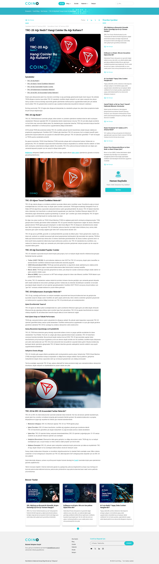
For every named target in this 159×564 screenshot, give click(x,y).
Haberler (84, 3)
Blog (67, 3)
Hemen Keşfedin (118, 181)
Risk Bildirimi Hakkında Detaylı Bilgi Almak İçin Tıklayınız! (41, 561)
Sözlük (76, 3)
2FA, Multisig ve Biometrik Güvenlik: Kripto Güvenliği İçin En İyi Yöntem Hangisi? (116, 29)
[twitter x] (95, 20)
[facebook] (87, 20)
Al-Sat (62, 3)
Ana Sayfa (75, 539)
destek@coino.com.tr (53, 548)
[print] (99, 20)
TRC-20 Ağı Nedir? (33, 81)
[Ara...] (117, 4)
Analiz (73, 550)
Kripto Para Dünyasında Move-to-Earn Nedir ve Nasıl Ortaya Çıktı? (117, 148)
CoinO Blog (36, 11)
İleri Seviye (44, 11)
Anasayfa (28, 11)
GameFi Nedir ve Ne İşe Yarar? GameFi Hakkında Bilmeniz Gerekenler (117, 105)
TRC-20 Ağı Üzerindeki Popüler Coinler (40, 87)
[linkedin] (91, 20)
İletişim (93, 3)
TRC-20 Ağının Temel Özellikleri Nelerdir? (41, 84)
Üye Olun (118, 190)
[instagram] (103, 549)
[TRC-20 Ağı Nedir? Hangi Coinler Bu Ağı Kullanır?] (63, 53)
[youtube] (91, 549)
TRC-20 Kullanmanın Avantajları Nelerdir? (41, 90)
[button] (78, 529)
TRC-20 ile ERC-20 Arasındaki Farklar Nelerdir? (43, 93)
